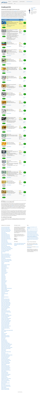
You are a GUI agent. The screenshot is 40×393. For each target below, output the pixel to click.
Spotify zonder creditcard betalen (5, 359)
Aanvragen (32, 9)
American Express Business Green (5, 235)
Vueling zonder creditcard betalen (5, 380)
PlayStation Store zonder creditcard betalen (6, 347)
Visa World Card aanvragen (4, 373)
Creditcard (2, 263)
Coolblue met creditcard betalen (5, 261)
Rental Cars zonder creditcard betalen (6, 351)
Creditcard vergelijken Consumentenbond (6, 288)
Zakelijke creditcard (3, 387)
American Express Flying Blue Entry (5, 236)
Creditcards (9, 1)
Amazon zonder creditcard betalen (5, 231)
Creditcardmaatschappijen (29, 1)
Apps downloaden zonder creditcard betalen (6, 248)
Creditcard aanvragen (15, 1)
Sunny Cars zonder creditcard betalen (6, 360)
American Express (3, 232)
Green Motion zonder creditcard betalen (6, 315)
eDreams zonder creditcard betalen (5, 302)
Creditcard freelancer (4, 273)
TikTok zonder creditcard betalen (5, 365)
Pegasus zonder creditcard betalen (5, 346)
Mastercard (2, 332)
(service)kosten (3, 17)
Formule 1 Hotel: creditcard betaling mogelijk (19, 243)
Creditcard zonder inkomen (4, 291)
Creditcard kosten (3, 278)
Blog (14, 3)
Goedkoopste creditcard (4, 308)
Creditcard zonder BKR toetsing (5, 290)
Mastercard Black (3, 334)
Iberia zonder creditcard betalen (5, 322)
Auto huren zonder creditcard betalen (6, 249)
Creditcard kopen (3, 277)
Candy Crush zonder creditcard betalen (6, 259)
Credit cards (2, 262)
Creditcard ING (3, 275)
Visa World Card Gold (4, 376)
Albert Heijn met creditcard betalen (5, 229)
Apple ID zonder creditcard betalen (5, 246)
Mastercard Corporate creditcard (5, 336)
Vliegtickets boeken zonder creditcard (6, 378)
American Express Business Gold (5, 234)
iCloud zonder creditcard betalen (5, 323)
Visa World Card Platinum (4, 377)
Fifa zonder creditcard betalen (5, 306)
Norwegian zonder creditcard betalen (6, 345)
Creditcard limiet (3, 279)
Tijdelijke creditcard (3, 364)
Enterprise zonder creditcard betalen (5, 303)
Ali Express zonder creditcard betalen (6, 230)
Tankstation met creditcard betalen (5, 362)
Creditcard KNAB (3, 276)
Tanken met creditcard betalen (5, 361)
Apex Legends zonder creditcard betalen (6, 243)
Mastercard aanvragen (4, 333)
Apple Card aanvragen (4, 245)
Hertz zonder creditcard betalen (5, 316)
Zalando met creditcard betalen (5, 389)
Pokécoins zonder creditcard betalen (5, 348)
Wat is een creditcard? (4, 381)
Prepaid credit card (3, 349)
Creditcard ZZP (3, 292)
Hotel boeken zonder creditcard (5, 319)
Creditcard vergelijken (22, 1)
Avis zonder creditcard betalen (5, 250)
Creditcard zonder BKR (4, 289)
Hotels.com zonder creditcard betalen (6, 320)
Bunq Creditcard (3, 258)
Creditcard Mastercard (4, 280)
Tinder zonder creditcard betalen (5, 366)
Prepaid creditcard (10, 3)
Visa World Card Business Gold (5, 375)
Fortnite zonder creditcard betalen (5, 307)
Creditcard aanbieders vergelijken (5, 264)
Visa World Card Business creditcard (5, 374)
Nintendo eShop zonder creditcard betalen (6, 344)
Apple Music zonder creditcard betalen (6, 247)
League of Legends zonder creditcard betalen (7, 330)
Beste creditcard (3, 251)
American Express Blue (4, 233)
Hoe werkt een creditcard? (4, 317)
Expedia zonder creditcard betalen (5, 305)
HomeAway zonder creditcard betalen (6, 318)
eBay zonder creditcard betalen (5, 301)
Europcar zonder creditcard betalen (5, 304)
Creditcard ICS (3, 274)
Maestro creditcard (3, 331)
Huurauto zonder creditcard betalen (5, 321)
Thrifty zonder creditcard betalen (5, 363)
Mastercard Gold (3, 337)
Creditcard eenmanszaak (4, 272)
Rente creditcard (3, 352)
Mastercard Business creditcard (5, 335)
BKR (12, 205)
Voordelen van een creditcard (5, 379)
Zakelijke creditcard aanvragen (5, 388)
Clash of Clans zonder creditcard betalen (6, 260)
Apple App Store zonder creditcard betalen (6, 244)
